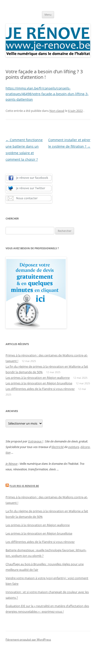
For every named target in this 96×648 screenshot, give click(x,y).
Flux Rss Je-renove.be (24, 486)
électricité (57, 447)
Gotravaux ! (35, 441)
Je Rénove (11, 464)
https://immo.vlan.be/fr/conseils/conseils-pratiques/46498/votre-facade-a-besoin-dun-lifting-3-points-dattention (47, 94)
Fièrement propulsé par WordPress (28, 639)
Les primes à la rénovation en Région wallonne (38, 378)
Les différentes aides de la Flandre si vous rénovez (40, 389)
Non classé (56, 111)
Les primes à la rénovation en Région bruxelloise (39, 383)
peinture (73, 447)
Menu (48, 14)
